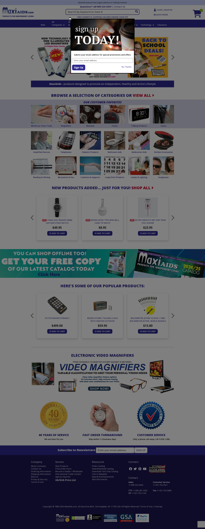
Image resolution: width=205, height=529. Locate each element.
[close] (70, 18)
